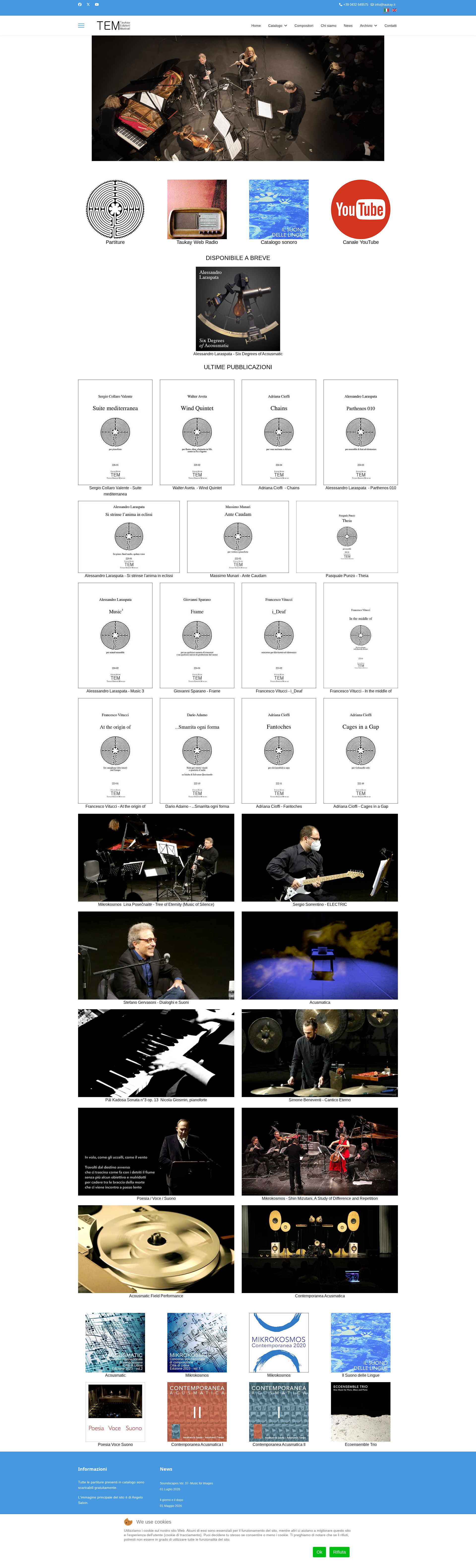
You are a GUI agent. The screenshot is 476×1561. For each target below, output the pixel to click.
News (348, 26)
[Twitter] (88, 4)
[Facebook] (80, 4)
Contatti (391, 26)
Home (256, 26)
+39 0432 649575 (355, 4)
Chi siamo (328, 26)
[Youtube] (97, 4)
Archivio (366, 26)
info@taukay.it (385, 4)
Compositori (304, 26)
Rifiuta (339, 1552)
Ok (319, 1552)
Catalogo (275, 26)
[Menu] (81, 25)
